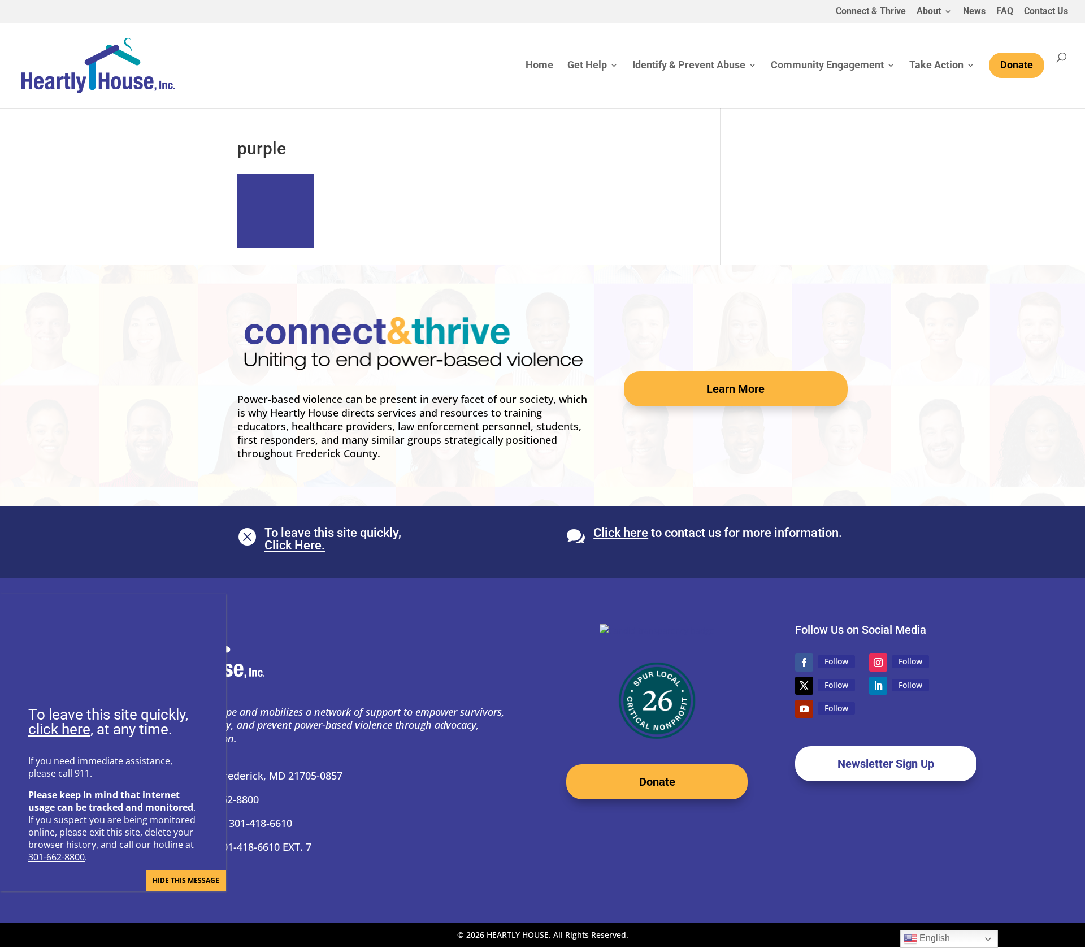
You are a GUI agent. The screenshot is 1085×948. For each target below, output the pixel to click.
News (974, 11)
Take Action (936, 66)
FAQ (1004, 11)
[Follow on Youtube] (804, 709)
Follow (836, 661)
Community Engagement (827, 66)
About (929, 11)
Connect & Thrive (871, 11)
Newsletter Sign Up (885, 763)
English (933, 938)
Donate (657, 782)
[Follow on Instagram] (878, 662)
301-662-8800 (56, 857)
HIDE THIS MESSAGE (186, 880)
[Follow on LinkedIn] (878, 686)
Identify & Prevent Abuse (688, 66)
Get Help (587, 66)
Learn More (735, 389)
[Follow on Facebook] (804, 662)
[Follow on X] (804, 686)
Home (539, 66)
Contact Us (1046, 11)
